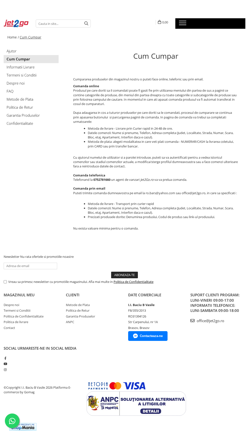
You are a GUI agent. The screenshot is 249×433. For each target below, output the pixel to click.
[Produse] (183, 24)
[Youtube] (5, 364)
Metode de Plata (20, 99)
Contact (9, 328)
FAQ (10, 91)
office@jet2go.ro (210, 320)
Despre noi (16, 83)
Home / (13, 37)
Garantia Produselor (23, 115)
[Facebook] (5, 358)
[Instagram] (5, 369)
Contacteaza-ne (151, 336)
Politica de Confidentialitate (133, 281)
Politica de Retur (20, 107)
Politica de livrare (16, 322)
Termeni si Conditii (21, 75)
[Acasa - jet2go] (16, 23)
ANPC (70, 322)
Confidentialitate (20, 123)
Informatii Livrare (21, 67)
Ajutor (12, 50)
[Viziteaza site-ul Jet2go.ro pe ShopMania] (22, 427)
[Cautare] (86, 23)
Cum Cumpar (30, 37)
